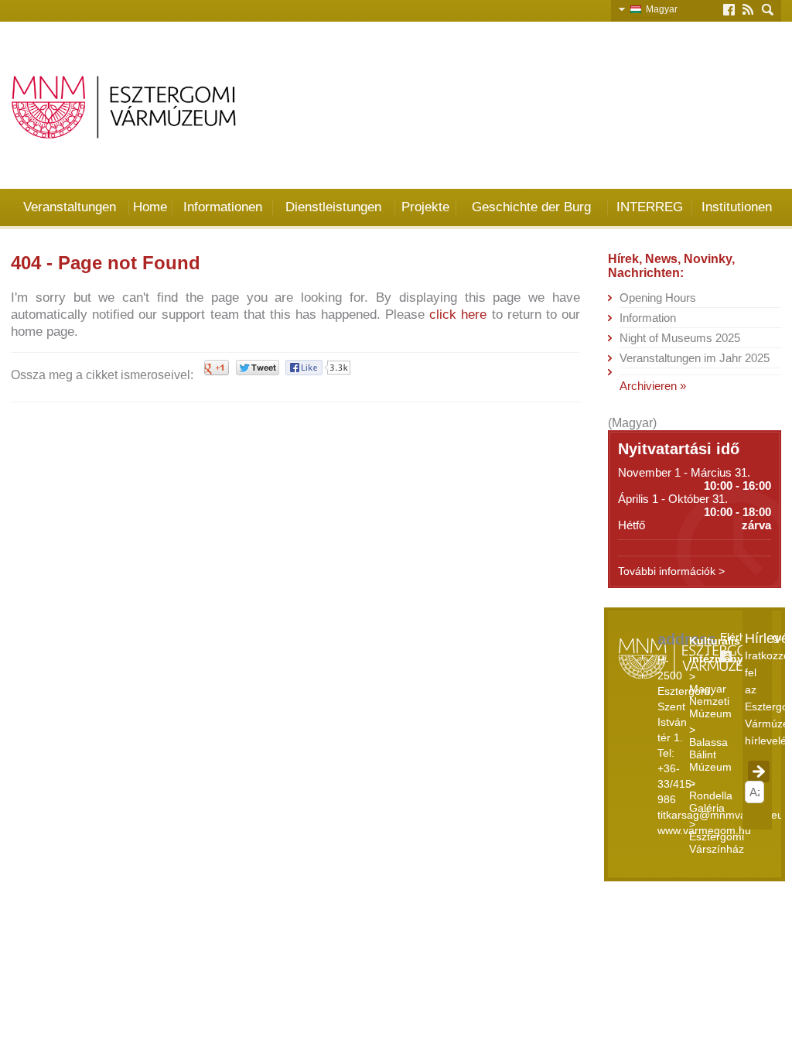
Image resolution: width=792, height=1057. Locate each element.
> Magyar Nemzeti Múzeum (710, 695)
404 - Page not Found (105, 262)
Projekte (425, 207)
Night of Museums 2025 (680, 337)
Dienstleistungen (333, 207)
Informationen (222, 207)
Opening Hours (658, 297)
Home (150, 207)
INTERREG (649, 207)
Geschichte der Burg (531, 207)
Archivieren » (653, 385)
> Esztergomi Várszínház (716, 836)
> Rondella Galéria (710, 795)
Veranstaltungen (69, 207)
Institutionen (737, 207)
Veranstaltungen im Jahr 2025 (695, 357)
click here (457, 314)
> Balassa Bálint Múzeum (710, 748)
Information (648, 317)
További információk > (671, 571)
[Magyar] (638, 8)
